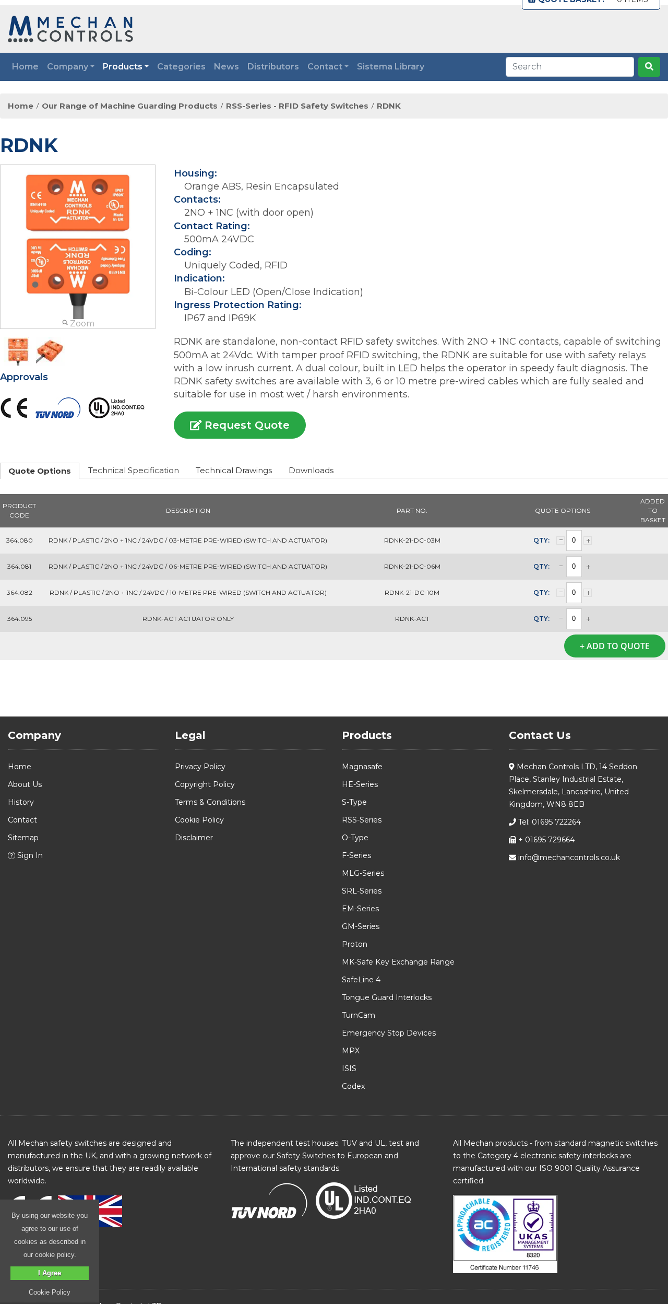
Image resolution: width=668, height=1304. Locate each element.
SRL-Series (361, 891)
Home (25, 67)
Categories (181, 67)
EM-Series (360, 908)
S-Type (354, 802)
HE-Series (360, 784)
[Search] (649, 67)
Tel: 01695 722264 (548, 822)
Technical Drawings (234, 470)
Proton (354, 944)
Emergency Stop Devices (389, 1033)
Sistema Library (390, 67)
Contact (22, 820)
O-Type (355, 837)
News (226, 67)
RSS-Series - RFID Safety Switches (297, 106)
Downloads (311, 470)
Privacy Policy (200, 766)
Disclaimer (194, 837)
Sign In (29, 855)
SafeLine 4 (361, 979)
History (21, 802)
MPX (351, 1050)
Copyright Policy (205, 784)
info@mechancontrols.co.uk (568, 857)
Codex (353, 1086)
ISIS (349, 1068)
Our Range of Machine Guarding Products (130, 106)
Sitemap (23, 837)
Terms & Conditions (210, 802)
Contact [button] (324, 67)
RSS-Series (361, 820)
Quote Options (39, 471)
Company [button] (67, 67)
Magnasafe (362, 766)
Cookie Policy (199, 820)
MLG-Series (363, 873)
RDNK (389, 106)
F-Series (356, 855)
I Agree (49, 1273)
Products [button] (122, 67)
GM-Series (360, 926)
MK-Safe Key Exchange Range (398, 962)
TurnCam (358, 1015)
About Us (25, 784)
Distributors (273, 67)
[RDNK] (18, 351)
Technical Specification (133, 470)
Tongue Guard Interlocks (387, 997)
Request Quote (245, 425)
